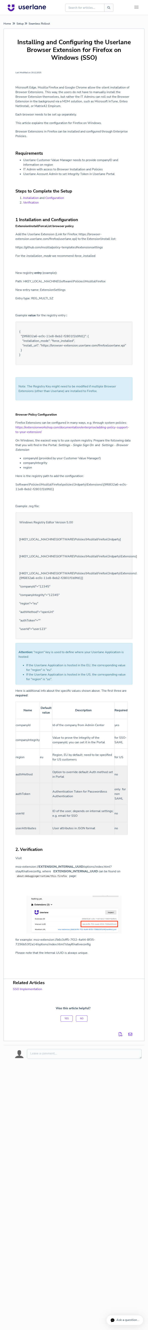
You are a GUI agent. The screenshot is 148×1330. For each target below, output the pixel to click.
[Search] (108, 8)
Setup (20, 23)
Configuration (54, 198)
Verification (31, 202)
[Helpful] (67, 1018)
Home (7, 23)
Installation (31, 198)
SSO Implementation (27, 989)
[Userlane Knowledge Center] (27, 7)
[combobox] (85, 8)
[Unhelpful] (81, 1018)
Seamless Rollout (39, 23)
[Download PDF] (120, 1034)
